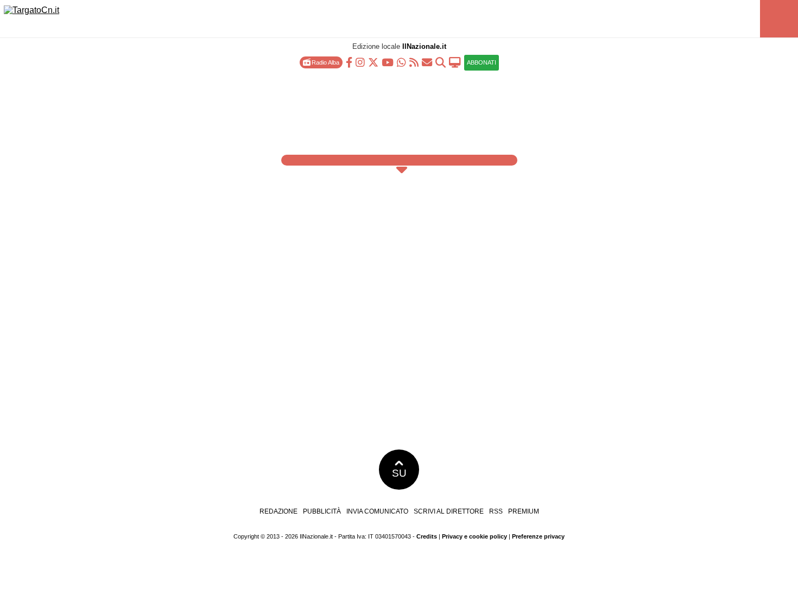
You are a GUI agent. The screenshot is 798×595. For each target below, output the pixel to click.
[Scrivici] (427, 61)
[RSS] (414, 61)
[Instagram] (360, 61)
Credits (426, 536)
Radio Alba (324, 62)
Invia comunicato (377, 511)
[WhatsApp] (401, 61)
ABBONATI (481, 62)
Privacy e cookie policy (474, 536)
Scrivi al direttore (449, 511)
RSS (496, 511)
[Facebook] (349, 61)
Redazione (278, 511)
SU (399, 473)
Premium (523, 511)
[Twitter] (373, 61)
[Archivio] (440, 61)
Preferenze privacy (538, 536)
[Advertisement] (399, 108)
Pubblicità (322, 511)
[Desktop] (455, 61)
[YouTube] (388, 61)
